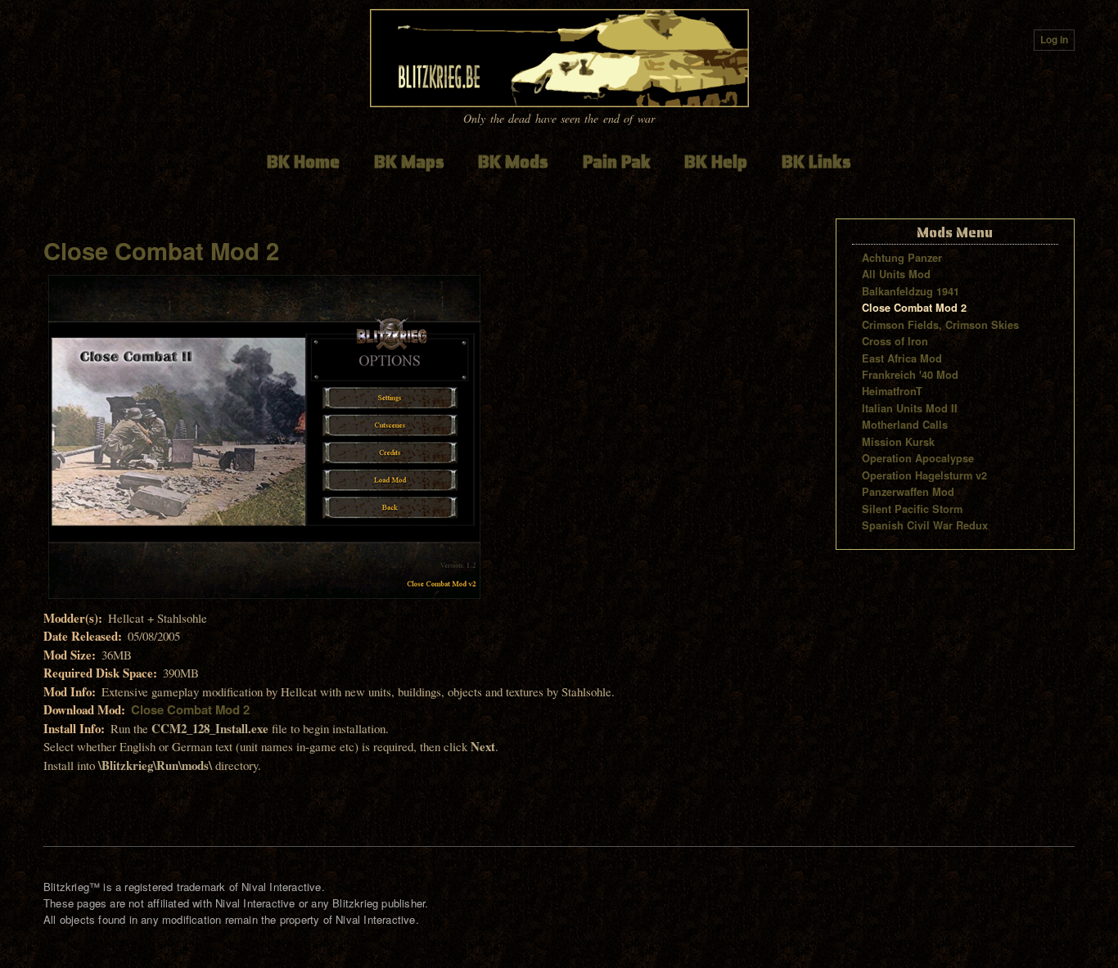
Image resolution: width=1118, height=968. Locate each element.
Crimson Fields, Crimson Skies (940, 324)
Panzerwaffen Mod (908, 491)
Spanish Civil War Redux (925, 525)
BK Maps (409, 161)
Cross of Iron (895, 341)
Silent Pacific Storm (912, 509)
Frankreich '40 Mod (910, 374)
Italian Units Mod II (910, 408)
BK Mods (513, 161)
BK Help (715, 161)
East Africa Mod (902, 358)
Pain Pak (617, 161)
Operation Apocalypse (918, 458)
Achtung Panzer (902, 257)
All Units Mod (896, 274)
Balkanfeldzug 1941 (910, 291)
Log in (1054, 40)
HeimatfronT (892, 391)
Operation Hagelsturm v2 (924, 475)
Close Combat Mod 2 (161, 250)
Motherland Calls (905, 424)
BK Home (303, 161)
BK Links (816, 161)
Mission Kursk (898, 441)
